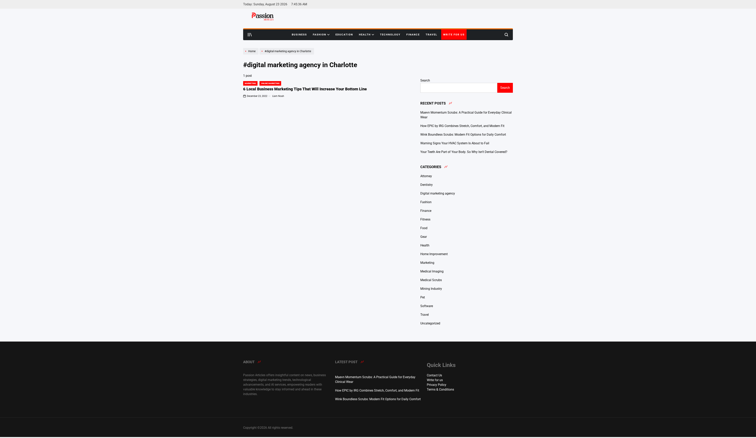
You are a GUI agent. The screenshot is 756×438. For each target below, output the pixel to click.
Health (365, 34)
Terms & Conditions (440, 389)
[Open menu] (250, 35)
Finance (413, 34)
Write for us (454, 34)
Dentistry (426, 185)
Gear (423, 237)
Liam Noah (278, 96)
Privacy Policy (436, 385)
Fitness (425, 219)
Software (426, 306)
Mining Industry (431, 289)
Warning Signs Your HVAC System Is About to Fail (454, 143)
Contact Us (434, 375)
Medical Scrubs (431, 280)
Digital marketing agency (437, 193)
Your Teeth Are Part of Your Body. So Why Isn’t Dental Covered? (463, 152)
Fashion (319, 34)
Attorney (426, 176)
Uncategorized (430, 323)
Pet (422, 297)
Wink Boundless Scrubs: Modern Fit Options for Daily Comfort (463, 134)
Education (344, 34)
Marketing (250, 83)
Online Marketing (270, 83)
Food (423, 228)
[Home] (251, 54)
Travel (431, 34)
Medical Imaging (432, 271)
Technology (390, 34)
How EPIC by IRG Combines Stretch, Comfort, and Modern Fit (462, 126)
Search (425, 80)
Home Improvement (434, 254)
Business (299, 34)
